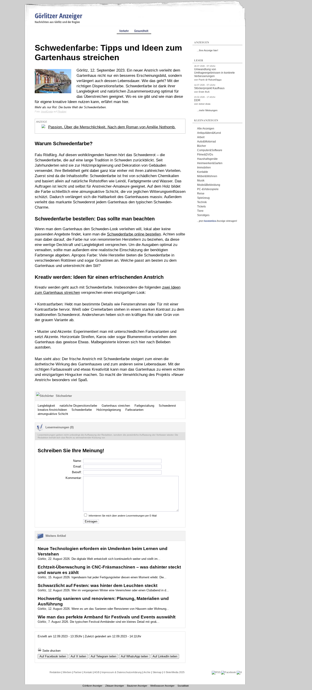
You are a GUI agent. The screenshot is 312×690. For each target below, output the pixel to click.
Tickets (201, 206)
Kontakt (88, 672)
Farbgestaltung (144, 405)
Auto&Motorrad (206, 141)
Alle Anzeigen (205, 128)
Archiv (147, 672)
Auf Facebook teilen (53, 656)
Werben (67, 672)
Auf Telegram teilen (103, 656)
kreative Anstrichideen (52, 409)
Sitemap (157, 672)
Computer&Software (209, 150)
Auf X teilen (78, 656)
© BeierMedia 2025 (174, 672)
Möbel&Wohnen (207, 176)
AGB (96, 672)
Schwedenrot (167, 405)
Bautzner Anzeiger (137, 685)
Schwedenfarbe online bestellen (134, 234)
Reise (200, 193)
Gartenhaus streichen (116, 405)
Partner (78, 672)
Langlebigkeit (46, 405)
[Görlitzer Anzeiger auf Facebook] (228, 672)
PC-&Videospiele (208, 189)
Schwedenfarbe (81, 409)
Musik (200, 180)
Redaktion (55, 672)
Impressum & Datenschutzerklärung (121, 672)
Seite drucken (51, 650)
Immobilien (204, 167)
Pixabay (62, 111)
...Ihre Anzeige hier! (207, 50)
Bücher (201, 146)
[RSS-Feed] (216, 672)
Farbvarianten (134, 409)
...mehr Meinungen (207, 110)
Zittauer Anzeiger (114, 685)
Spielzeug (203, 198)
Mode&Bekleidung (208, 185)
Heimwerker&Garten (209, 163)
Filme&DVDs (205, 154)
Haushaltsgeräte (207, 159)
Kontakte (202, 172)
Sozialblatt (183, 685)
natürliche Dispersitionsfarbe (78, 405)
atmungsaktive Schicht (53, 414)
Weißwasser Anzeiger (162, 685)
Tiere (200, 211)
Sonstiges (203, 215)
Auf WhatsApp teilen (134, 656)
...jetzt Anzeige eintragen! (217, 221)
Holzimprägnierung (108, 409)
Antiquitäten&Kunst (209, 133)
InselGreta (47, 111)
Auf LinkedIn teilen (165, 656)
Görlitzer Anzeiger (58, 15)
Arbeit (200, 137)
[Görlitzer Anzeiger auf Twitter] (239, 672)
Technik (202, 202)
